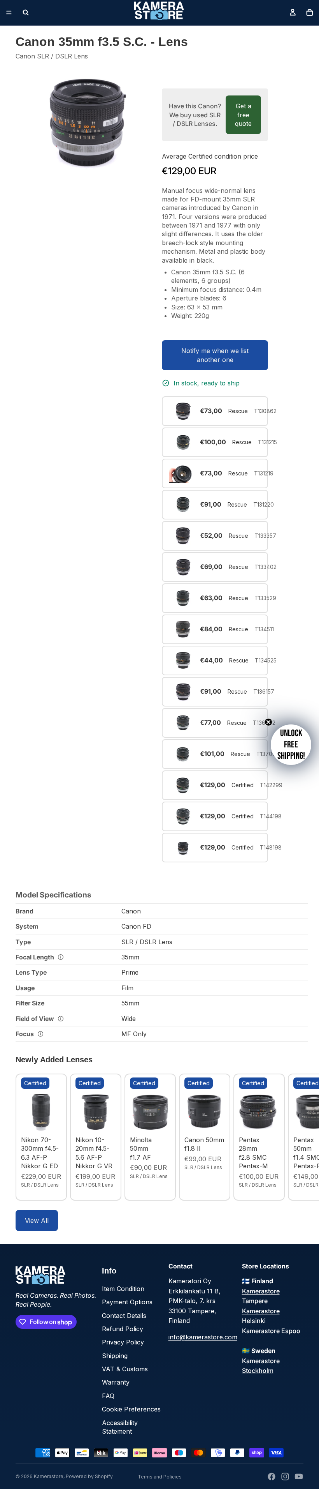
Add (110, 1120)
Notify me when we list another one (215, 355)
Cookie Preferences (131, 1409)
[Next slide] (294, 1137)
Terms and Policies (160, 1477)
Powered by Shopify (89, 1476)
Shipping (115, 1356)
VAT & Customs (125, 1369)
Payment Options (127, 1302)
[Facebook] (271, 1476)
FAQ (108, 1396)
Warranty (116, 1382)
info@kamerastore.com (202, 1337)
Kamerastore (48, 1476)
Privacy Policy (123, 1342)
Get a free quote (243, 114)
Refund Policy (122, 1329)
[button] (291, 744)
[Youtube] (298, 1476)
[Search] (25, 12)
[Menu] (9, 12)
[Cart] (309, 12)
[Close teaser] (268, 722)
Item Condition (123, 1289)
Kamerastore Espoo (271, 1331)
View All (37, 1220)
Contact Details (124, 1315)
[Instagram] (285, 1476)
